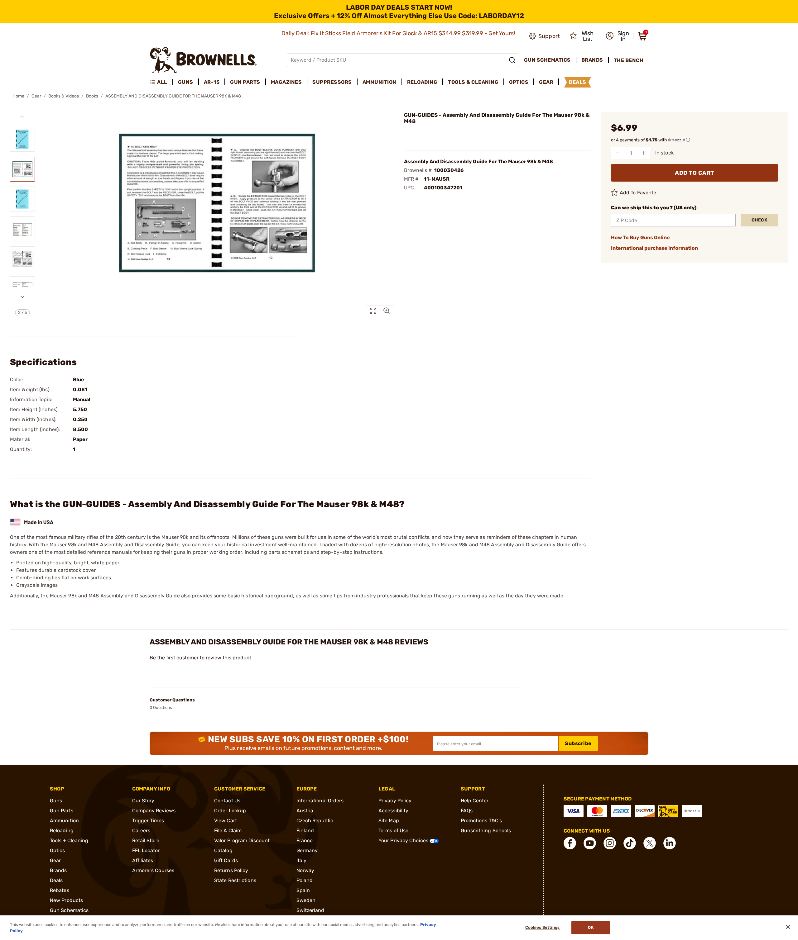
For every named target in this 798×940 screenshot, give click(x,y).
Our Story (143, 801)
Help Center (475, 801)
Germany (307, 850)
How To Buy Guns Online (640, 237)
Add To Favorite (638, 193)
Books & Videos (63, 96)
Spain (303, 890)
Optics (57, 850)
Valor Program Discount (242, 840)
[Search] (512, 60)
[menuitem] (161, 82)
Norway (305, 870)
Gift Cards (226, 860)
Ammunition (64, 821)
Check (759, 220)
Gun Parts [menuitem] (245, 82)
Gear (36, 96)
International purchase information (654, 248)
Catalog (223, 850)
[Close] (788, 927)
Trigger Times (148, 821)
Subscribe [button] (578, 743)
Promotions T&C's (481, 821)
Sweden (306, 900)
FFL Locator (146, 850)
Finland (305, 830)
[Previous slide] (22, 117)
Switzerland (310, 910)
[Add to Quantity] (643, 153)
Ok (590, 927)
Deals (56, 880)
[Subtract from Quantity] (617, 153)
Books (92, 96)
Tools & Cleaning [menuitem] (473, 82)
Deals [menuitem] (577, 82)
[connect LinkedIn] (669, 843)
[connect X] (649, 843)
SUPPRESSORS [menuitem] (332, 82)
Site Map (388, 821)
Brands (58, 870)
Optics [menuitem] (518, 82)
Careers (141, 830)
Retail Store (145, 840)
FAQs (467, 811)
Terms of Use (393, 830)
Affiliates (142, 860)
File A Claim (228, 830)
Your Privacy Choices (404, 840)
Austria (305, 811)
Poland (304, 880)
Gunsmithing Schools (486, 830)
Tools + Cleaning (69, 840)
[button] (617, 36)
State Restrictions (235, 880)
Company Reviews (154, 811)
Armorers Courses (153, 870)
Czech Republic (314, 821)
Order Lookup (230, 811)
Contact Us (227, 801)
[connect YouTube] (590, 843)
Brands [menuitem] (592, 60)
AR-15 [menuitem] (212, 82)
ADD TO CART (694, 172)
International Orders (320, 801)
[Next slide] (22, 297)
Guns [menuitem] (185, 82)
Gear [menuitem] (546, 82)
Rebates (59, 890)
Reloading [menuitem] (422, 82)
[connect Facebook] (570, 843)
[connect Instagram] (609, 843)
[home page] (203, 60)
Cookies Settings (542, 927)
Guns (56, 801)
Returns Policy (231, 870)
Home (18, 96)
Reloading (62, 830)
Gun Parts (61, 811)
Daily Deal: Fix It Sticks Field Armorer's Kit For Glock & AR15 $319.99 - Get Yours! (398, 33)
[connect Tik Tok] (629, 843)
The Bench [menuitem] (629, 60)
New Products (66, 900)
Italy (301, 860)
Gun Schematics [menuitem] (547, 60)
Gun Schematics (69, 910)
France (304, 840)
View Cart (225, 821)
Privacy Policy (394, 801)
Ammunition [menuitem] (380, 82)
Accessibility (393, 811)
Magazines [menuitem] (286, 82)
